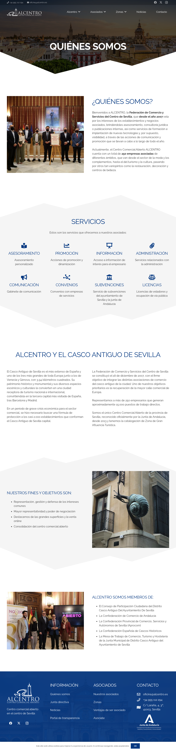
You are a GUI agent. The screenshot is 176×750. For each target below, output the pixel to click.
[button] (78, 12)
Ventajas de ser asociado (109, 710)
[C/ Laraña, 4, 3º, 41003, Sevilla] (140, 707)
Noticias (55, 710)
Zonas (97, 702)
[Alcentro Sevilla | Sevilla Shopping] (24, 12)
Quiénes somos (60, 694)
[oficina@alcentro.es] (140, 694)
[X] (19, 723)
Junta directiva (59, 702)
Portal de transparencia (65, 718)
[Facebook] (10, 723)
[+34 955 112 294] (140, 699)
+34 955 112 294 (152, 699)
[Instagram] (27, 723)
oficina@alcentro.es (155, 694)
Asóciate (99, 718)
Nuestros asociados (106, 694)
